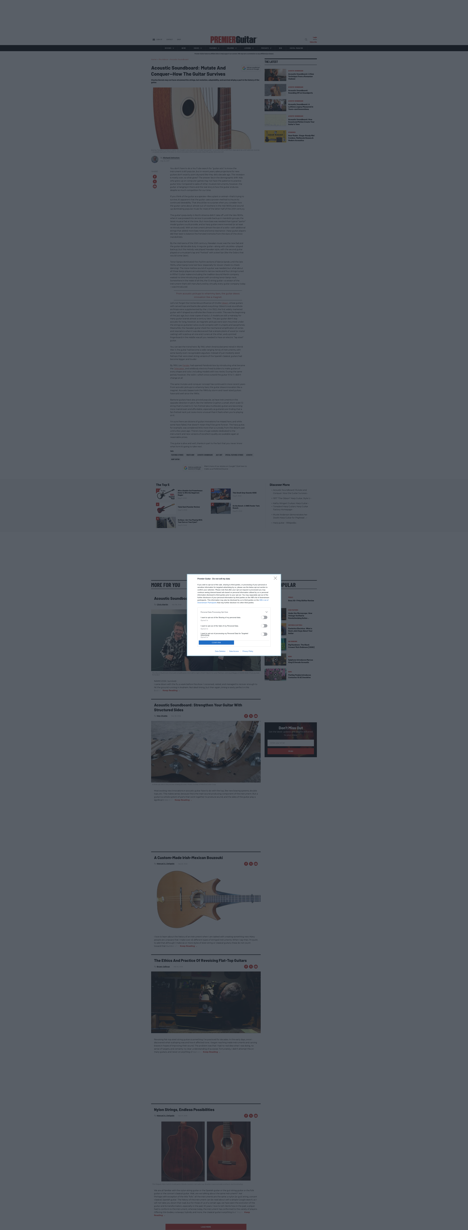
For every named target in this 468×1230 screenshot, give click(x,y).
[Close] (276, 579)
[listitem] (234, 612)
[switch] (264, 617)
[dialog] (234, 615)
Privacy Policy (248, 651)
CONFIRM (216, 643)
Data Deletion (220, 651)
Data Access (234, 651)
